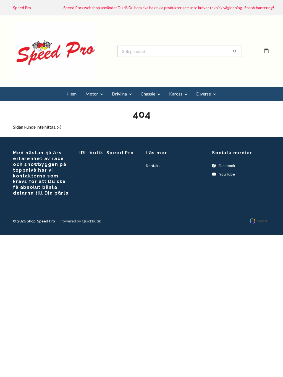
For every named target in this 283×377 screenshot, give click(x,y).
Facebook (226, 189)
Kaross (175, 118)
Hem (72, 118)
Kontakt (153, 189)
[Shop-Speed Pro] (77, 63)
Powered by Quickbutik (80, 245)
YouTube (226, 198)
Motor (91, 118)
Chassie (148, 118)
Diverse (203, 118)
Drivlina (119, 118)
